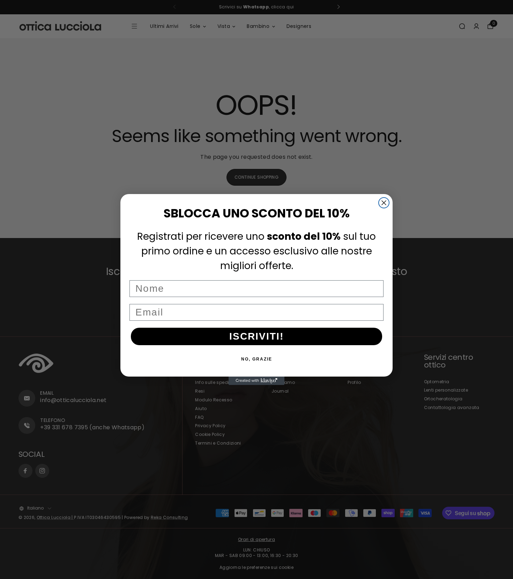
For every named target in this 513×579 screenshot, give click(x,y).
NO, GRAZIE (256, 359)
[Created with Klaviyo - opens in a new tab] (256, 381)
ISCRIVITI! (256, 336)
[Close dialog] (384, 203)
